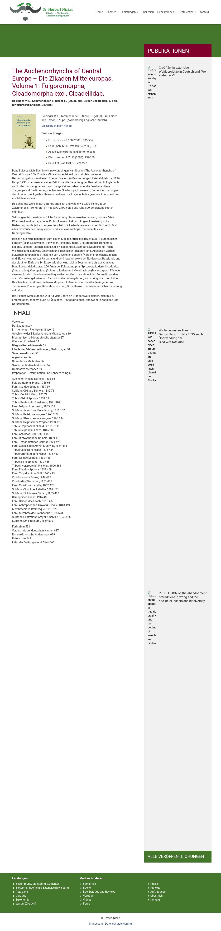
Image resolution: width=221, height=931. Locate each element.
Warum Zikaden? (26, 903)
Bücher (87, 887)
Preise (154, 883)
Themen (111, 12)
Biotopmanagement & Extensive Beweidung (42, 887)
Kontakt (204, 12)
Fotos (86, 903)
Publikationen (166, 12)
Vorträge (21, 895)
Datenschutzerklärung (118, 923)
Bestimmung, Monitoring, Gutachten (38, 883)
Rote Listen (22, 891)
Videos (87, 899)
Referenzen (187, 12)
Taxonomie (22, 899)
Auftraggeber (158, 891)
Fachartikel (90, 883)
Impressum (96, 923)
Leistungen (129, 12)
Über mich (148, 12)
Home (99, 12)
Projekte (155, 887)
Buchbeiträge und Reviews (99, 891)
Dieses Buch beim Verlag (56, 125)
